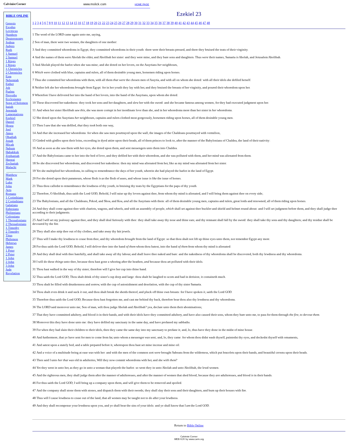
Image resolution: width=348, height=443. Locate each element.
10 (55, 23)
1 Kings (11, 61)
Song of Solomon (17, 103)
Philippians (13, 212)
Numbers (11, 34)
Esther (10, 84)
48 (208, 23)
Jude (9, 269)
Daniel (10, 122)
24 (111, 23)
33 (148, 23)
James (9, 246)
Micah (10, 144)
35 (156, 23)
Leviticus (12, 31)
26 (119, 23)
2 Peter (10, 254)
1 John (10, 258)
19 (91, 23)
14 (71, 23)
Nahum (10, 148)
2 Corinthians (14, 201)
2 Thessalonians (16, 224)
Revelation (13, 273)
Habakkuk (12, 152)
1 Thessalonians (16, 220)
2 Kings (11, 65)
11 (59, 23)
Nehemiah (12, 80)
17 (83, 23)
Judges (10, 46)
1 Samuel (12, 53)
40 (176, 23)
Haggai (10, 159)
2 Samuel (12, 57)
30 (136, 23)
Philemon (12, 239)
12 (63, 23)
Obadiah (11, 137)
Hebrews (11, 243)
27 (123, 23)
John (9, 186)
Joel (8, 129)
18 (87, 23)
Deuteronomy (14, 38)
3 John (10, 265)
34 (152, 23)
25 (115, 23)
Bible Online (195, 425)
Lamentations (14, 114)
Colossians (13, 216)
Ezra (8, 76)
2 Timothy (12, 231)
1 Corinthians (14, 197)
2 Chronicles (14, 72)
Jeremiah (11, 110)
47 (204, 23)
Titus (9, 235)
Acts (8, 190)
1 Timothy (12, 228)
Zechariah (12, 163)
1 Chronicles (14, 69)
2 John (10, 262)
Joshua (10, 42)
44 (192, 23)
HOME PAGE (142, 4)
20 (95, 23)
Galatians (12, 205)
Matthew (11, 175)
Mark (9, 178)
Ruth (9, 50)
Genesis (11, 23)
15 (75, 23)
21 (99, 23)
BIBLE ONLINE (17, 16)
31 (140, 23)
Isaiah (9, 106)
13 (67, 23)
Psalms (10, 91)
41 (180, 23)
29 (132, 23)
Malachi (11, 167)
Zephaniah (12, 156)
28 (127, 23)
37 (164, 23)
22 (103, 23)
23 (107, 23)
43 (188, 23)
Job (8, 87)
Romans (11, 193)
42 (184, 23)
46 (200, 23)
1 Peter (10, 250)
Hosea (9, 125)
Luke (9, 182)
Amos (9, 133)
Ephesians (12, 209)
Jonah (9, 140)
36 (160, 23)
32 (144, 23)
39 (172, 23)
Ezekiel (10, 118)
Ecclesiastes (13, 99)
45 (196, 23)
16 (79, 23)
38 (168, 23)
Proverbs (11, 95)
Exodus (10, 27)
